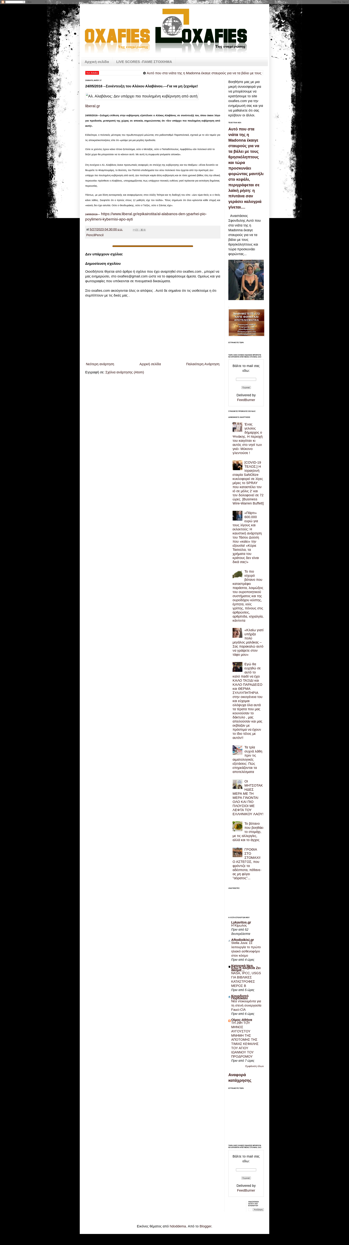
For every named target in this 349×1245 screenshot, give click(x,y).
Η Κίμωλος (239, 925)
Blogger (205, 1226)
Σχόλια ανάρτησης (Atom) (124, 372)
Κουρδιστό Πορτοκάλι (240, 997)
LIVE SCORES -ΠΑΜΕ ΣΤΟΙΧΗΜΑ (144, 62)
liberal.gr (92, 106)
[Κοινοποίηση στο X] (139, 230)
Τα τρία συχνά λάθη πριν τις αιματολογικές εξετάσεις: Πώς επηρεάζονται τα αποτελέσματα (247, 759)
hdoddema (178, 1226)
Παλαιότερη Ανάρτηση (202, 364)
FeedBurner (246, 400)
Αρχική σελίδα (97, 62)
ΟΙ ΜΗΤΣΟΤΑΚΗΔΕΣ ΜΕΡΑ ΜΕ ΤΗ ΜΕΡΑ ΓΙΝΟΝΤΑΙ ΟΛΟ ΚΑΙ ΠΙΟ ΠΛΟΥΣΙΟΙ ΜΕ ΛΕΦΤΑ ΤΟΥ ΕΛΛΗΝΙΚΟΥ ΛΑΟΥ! (248, 797)
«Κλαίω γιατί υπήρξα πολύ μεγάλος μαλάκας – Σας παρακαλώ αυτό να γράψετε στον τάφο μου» (248, 642)
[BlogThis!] (136, 230)
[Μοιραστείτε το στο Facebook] (142, 230)
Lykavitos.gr (241, 922)
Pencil (90, 235)
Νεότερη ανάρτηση (100, 364)
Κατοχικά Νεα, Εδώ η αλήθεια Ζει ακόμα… (246, 968)
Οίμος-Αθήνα (241, 1020)
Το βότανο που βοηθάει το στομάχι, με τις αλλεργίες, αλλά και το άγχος (248, 832)
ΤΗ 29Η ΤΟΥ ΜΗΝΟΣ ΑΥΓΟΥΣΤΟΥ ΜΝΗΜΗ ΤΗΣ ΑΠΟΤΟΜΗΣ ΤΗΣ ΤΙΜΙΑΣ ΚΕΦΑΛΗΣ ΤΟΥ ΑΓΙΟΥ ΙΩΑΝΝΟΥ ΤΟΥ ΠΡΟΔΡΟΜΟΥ (245, 1039)
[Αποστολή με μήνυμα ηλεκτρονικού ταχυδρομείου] (134, 230)
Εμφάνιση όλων (254, 1066)
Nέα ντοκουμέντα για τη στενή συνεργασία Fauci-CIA (246, 1005)
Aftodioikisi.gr (242, 940)
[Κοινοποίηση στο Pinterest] (144, 230)
